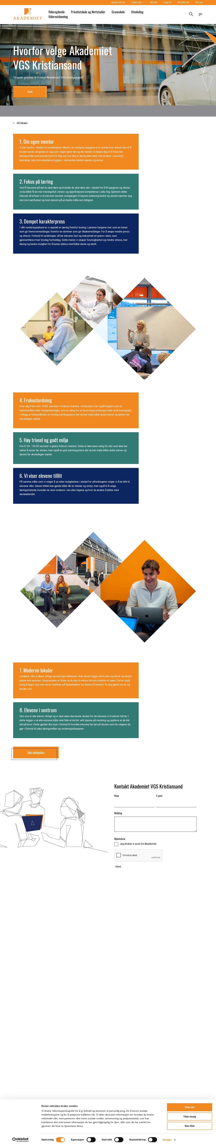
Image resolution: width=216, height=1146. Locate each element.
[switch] (91, 1139)
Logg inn (167, 2)
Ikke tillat (189, 1126)
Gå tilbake (22, 123)
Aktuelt (153, 2)
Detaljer (167, 1139)
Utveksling (137, 11)
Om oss (199, 2)
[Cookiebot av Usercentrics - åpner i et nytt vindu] (20, 1139)
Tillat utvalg (189, 1116)
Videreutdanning (58, 16)
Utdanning (136, 2)
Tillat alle (189, 1107)
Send (118, 866)
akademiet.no (118, 2)
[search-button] (190, 14)
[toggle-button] (200, 14)
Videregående (56, 11)
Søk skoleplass (35, 752)
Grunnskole (118, 11)
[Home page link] (27, 14)
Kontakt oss (183, 2)
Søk (30, 92)
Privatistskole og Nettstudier (88, 11)
